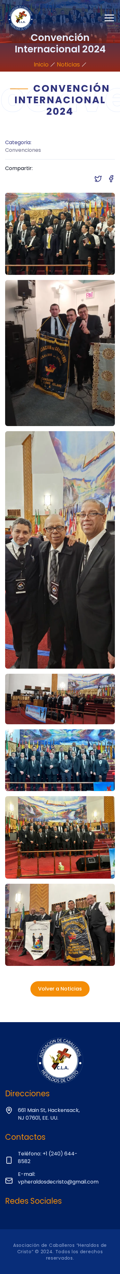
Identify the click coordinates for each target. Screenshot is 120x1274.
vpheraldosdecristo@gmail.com (58, 1181)
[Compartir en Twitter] (98, 179)
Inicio (41, 64)
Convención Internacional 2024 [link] (60, 75)
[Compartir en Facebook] (111, 179)
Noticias (68, 64)
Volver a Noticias (60, 988)
